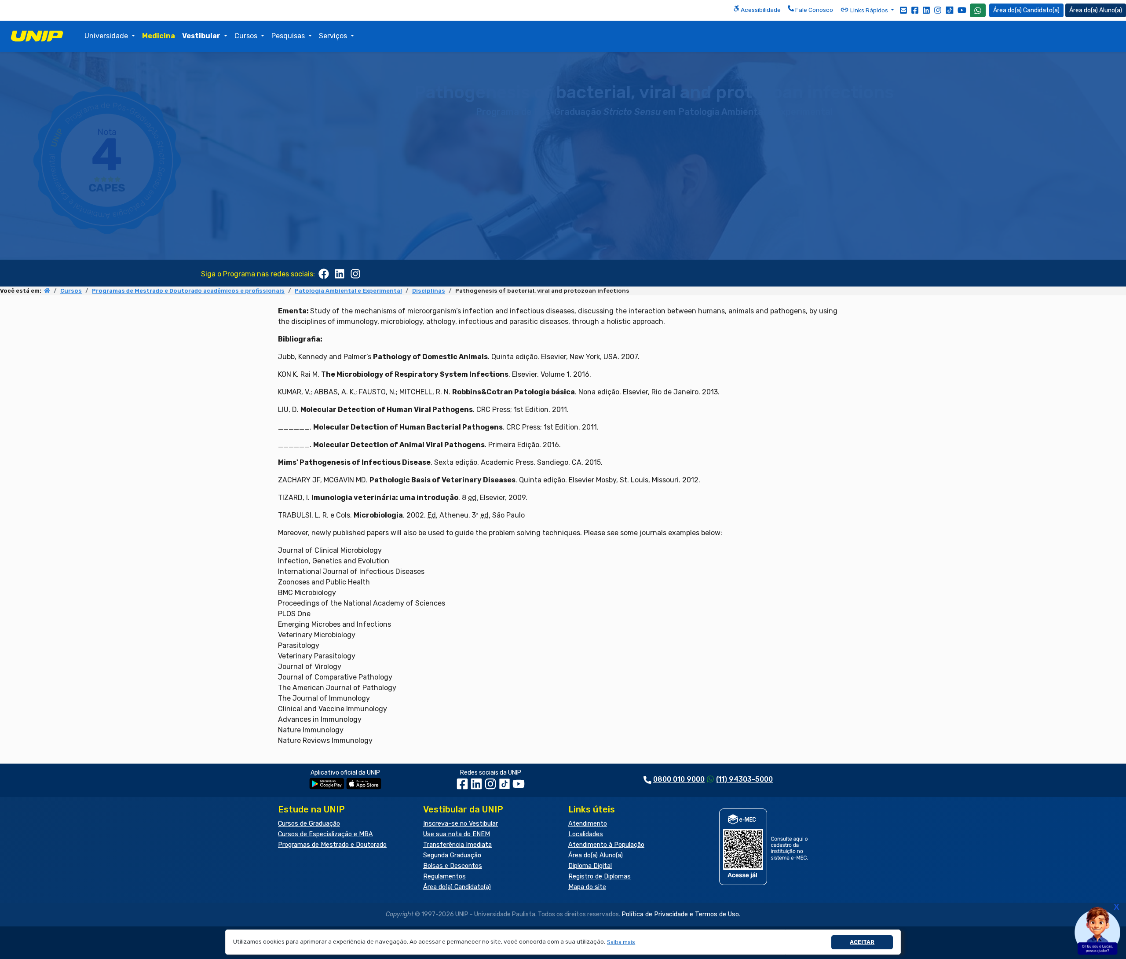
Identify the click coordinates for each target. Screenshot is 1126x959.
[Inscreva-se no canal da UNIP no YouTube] (962, 10)
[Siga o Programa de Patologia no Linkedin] (340, 273)
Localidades (585, 834)
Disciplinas (428, 290)
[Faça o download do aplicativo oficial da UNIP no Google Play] (326, 783)
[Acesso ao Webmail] (903, 10)
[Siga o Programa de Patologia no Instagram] (355, 273)
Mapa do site (587, 887)
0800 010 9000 (679, 779)
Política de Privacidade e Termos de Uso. (680, 914)
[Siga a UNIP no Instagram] (937, 10)
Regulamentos (444, 876)
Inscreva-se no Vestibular (460, 823)
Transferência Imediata (457, 845)
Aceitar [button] (862, 942)
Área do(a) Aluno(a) (595, 855)
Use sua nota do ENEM (456, 834)
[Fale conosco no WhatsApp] (977, 10)
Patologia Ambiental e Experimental (348, 290)
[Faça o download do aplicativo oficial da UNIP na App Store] (363, 783)
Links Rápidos (869, 10)
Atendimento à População (606, 845)
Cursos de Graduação (309, 823)
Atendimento (587, 823)
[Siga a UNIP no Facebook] (915, 10)
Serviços (334, 36)
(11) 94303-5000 (744, 779)
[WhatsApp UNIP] (978, 10)
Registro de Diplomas (599, 876)
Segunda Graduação (452, 855)
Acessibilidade (760, 9)
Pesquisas (289, 36)
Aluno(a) (1110, 10)
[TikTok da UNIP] (505, 787)
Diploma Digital (590, 866)
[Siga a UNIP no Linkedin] (926, 10)
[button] (621, 942)
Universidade (107, 36)
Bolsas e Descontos (452, 866)
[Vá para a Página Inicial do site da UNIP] (37, 36)
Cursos (246, 36)
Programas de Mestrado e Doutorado (332, 845)
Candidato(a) (1041, 10)
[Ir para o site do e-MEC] (765, 846)
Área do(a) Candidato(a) (457, 887)
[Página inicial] (47, 290)
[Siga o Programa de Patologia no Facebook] (324, 273)
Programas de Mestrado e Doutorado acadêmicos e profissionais (188, 290)
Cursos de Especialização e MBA (325, 834)
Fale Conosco (813, 9)
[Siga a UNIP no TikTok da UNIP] (949, 10)
